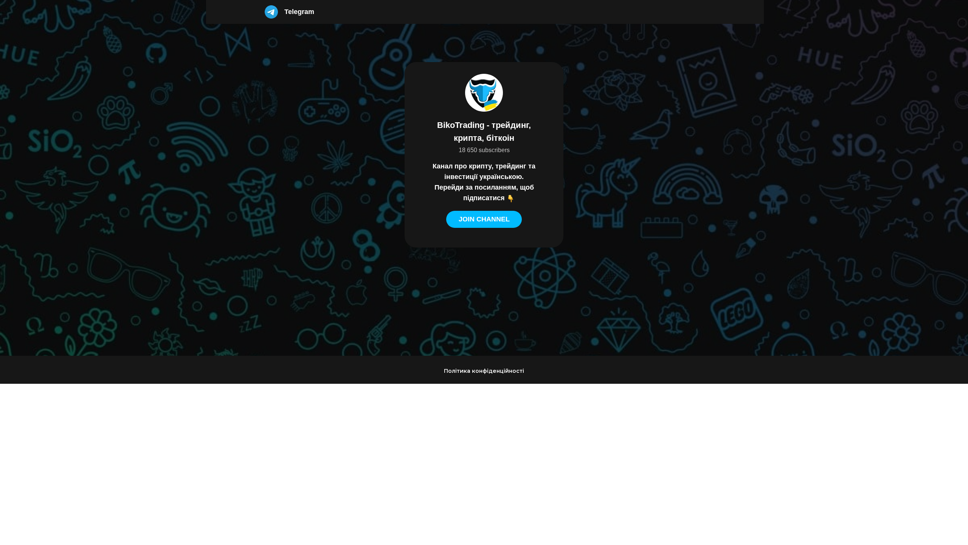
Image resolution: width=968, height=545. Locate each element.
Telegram (299, 12)
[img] (271, 12)
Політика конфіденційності (484, 370)
